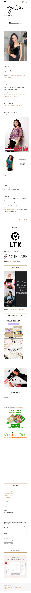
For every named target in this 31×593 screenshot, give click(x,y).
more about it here (18, 407)
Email (6, 533)
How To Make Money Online (17, 309)
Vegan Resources (9, 493)
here (24, 114)
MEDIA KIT (13, 587)
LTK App (7, 506)
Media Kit (6, 202)
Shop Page (7, 497)
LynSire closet (11, 261)
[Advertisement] (15, 463)
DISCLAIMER (6, 588)
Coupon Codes (8, 495)
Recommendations (9, 491)
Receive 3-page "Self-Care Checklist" (14, 540)
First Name (7, 528)
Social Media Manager (9, 209)
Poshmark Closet (9, 505)
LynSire (5, 15)
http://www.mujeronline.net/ (14, 105)
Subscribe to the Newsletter (12, 490)
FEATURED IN (18, 587)
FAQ (9, 587)
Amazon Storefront (9, 503)
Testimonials (7, 205)
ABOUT (5, 587)
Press (5, 198)
